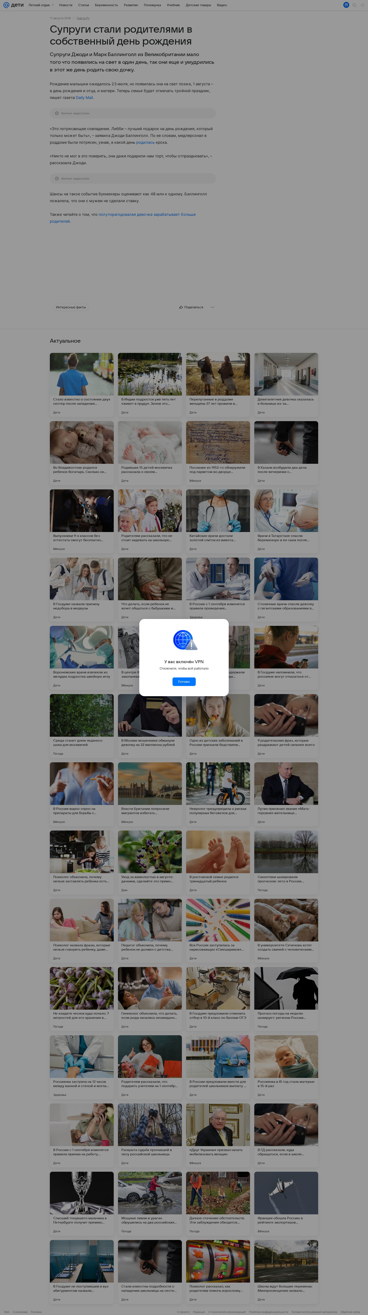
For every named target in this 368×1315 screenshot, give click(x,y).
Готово (184, 682)
